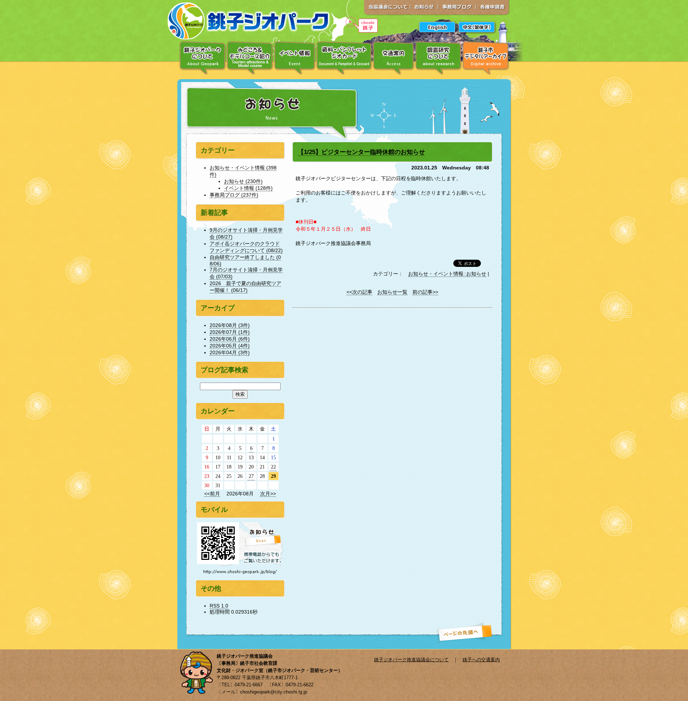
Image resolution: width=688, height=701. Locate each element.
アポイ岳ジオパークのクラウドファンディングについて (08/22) (246, 247)
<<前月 (212, 493)
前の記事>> (425, 292)
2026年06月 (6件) (230, 339)
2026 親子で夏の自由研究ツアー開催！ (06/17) (245, 286)
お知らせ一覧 (392, 292)
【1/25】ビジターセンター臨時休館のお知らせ (361, 152)
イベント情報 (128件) (248, 188)
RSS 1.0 (219, 606)
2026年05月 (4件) (230, 346)
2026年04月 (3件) (230, 352)
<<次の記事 (359, 292)
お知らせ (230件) (243, 181)
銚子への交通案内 (481, 659)
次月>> (268, 493)
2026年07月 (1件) (230, 332)
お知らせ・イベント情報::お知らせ (447, 274)
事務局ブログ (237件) (234, 195)
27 (251, 476)
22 (273, 467)
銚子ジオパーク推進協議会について (411, 659)
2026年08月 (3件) (230, 325)
